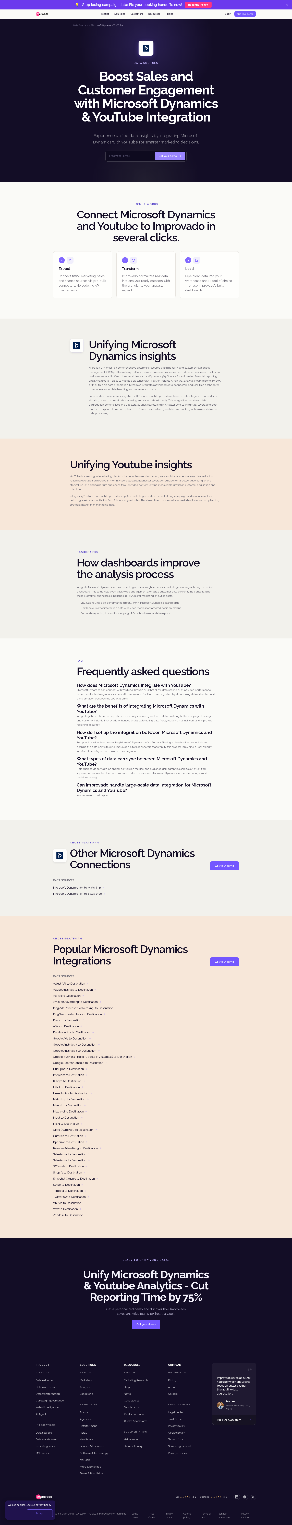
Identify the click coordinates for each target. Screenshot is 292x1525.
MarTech (85, 1459)
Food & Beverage (90, 1466)
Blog (127, 1387)
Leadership (86, 1393)
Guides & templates (135, 1421)
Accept (40, 1513)
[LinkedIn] (237, 1497)
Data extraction (45, 1380)
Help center (131, 1439)
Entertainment (88, 1425)
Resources (154, 14)
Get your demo (245, 14)
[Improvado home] (42, 14)
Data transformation (48, 1393)
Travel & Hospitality (91, 1473)
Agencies (85, 1419)
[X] (253, 1497)
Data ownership (45, 1387)
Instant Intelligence (47, 1407)
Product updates (134, 1414)
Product (104, 14)
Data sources (44, 1432)
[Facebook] (245, 1497)
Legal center (175, 1412)
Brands (84, 1412)
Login (228, 14)
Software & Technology (94, 1453)
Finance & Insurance (92, 1446)
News (127, 1393)
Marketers (86, 1380)
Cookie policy (176, 1432)
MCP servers (43, 1453)
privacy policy (43, 1505)
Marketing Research (136, 1380)
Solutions (119, 14)
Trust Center (175, 1419)
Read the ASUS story (229, 1420)
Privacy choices (177, 1453)
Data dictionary (133, 1446)
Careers (172, 1393)
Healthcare (86, 1439)
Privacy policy (176, 1425)
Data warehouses (46, 1439)
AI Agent (41, 1414)
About (172, 1387)
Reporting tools (45, 1446)
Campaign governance (50, 1400)
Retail (83, 1432)
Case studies (131, 1400)
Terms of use (175, 1439)
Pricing (169, 14)
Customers (136, 14)
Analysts (85, 1387)
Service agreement (179, 1446)
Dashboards (131, 1407)
